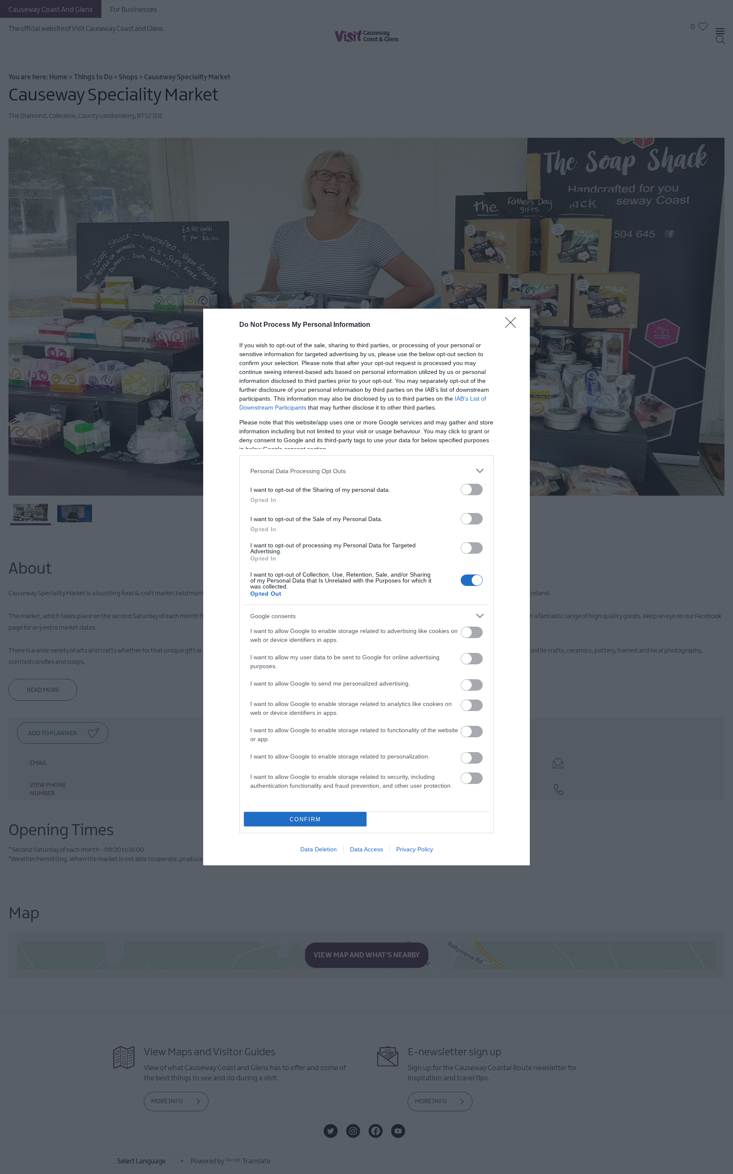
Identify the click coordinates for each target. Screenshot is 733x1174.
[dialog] (366, 587)
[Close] (513, 325)
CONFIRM (305, 819)
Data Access (366, 849)
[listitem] (366, 470)
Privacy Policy (414, 849)
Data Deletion (318, 849)
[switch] (472, 489)
